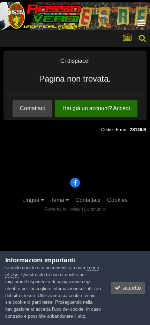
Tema (58, 200)
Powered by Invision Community (75, 209)
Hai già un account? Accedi (96, 108)
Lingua (31, 200)
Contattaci (32, 108)
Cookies (117, 200)
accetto (130, 288)
